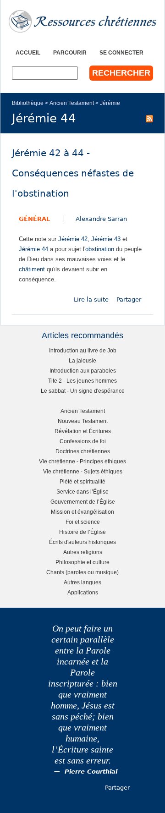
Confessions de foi (83, 441)
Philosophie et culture (82, 562)
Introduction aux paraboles (83, 371)
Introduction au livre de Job (82, 350)
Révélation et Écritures (83, 431)
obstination (99, 249)
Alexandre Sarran (101, 218)
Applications (82, 592)
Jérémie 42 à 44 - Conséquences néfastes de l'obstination (73, 173)
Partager (128, 299)
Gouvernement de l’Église (82, 502)
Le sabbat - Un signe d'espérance (83, 391)
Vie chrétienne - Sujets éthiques (82, 471)
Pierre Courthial (91, 771)
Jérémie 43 (106, 239)
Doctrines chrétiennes (82, 451)
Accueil (28, 52)
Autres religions (82, 552)
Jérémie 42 (73, 239)
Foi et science (83, 522)
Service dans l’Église (82, 491)
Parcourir (70, 52)
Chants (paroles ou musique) (82, 572)
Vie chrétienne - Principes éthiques (82, 461)
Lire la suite (91, 299)
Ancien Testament (72, 103)
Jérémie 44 (33, 249)
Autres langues (82, 582)
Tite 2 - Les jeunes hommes (82, 381)
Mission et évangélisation (82, 512)
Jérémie (110, 103)
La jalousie (82, 360)
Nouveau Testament (83, 421)
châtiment (32, 269)
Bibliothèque (28, 103)
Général (34, 218)
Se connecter (121, 52)
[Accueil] (82, 21)
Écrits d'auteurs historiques (82, 542)
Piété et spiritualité (82, 481)
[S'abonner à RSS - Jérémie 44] (149, 118)
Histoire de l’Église (82, 532)
